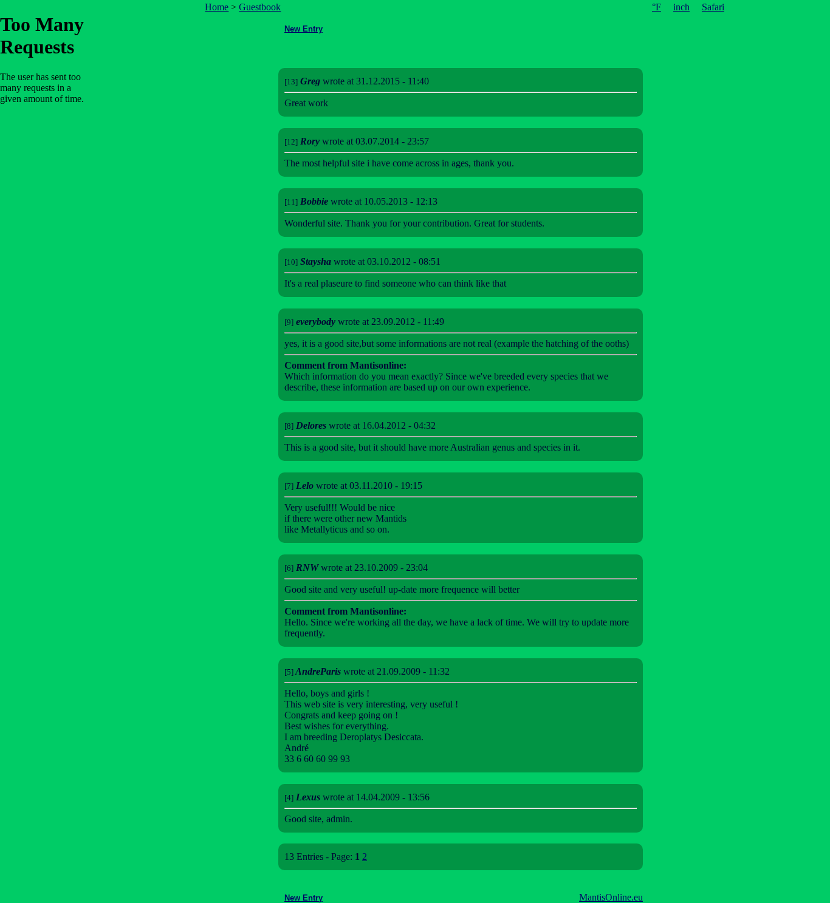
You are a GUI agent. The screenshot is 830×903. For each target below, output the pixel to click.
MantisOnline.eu (611, 897)
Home (216, 7)
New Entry (303, 28)
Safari (713, 7)
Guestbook (260, 7)
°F (656, 7)
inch (681, 7)
